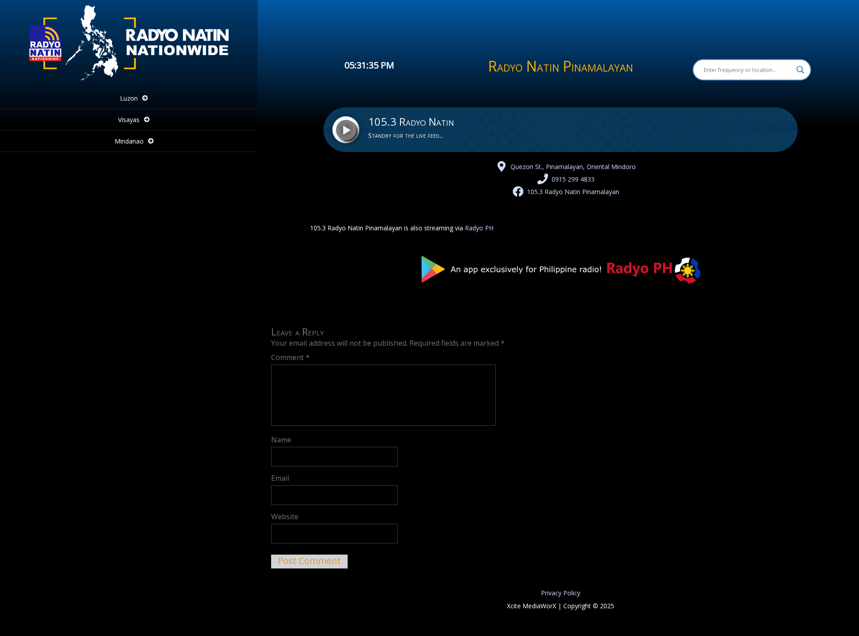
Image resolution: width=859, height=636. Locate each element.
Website (284, 517)
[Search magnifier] (800, 70)
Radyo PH (479, 228)
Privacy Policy (560, 593)
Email (280, 478)
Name (281, 440)
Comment (290, 357)
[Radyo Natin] (129, 81)
